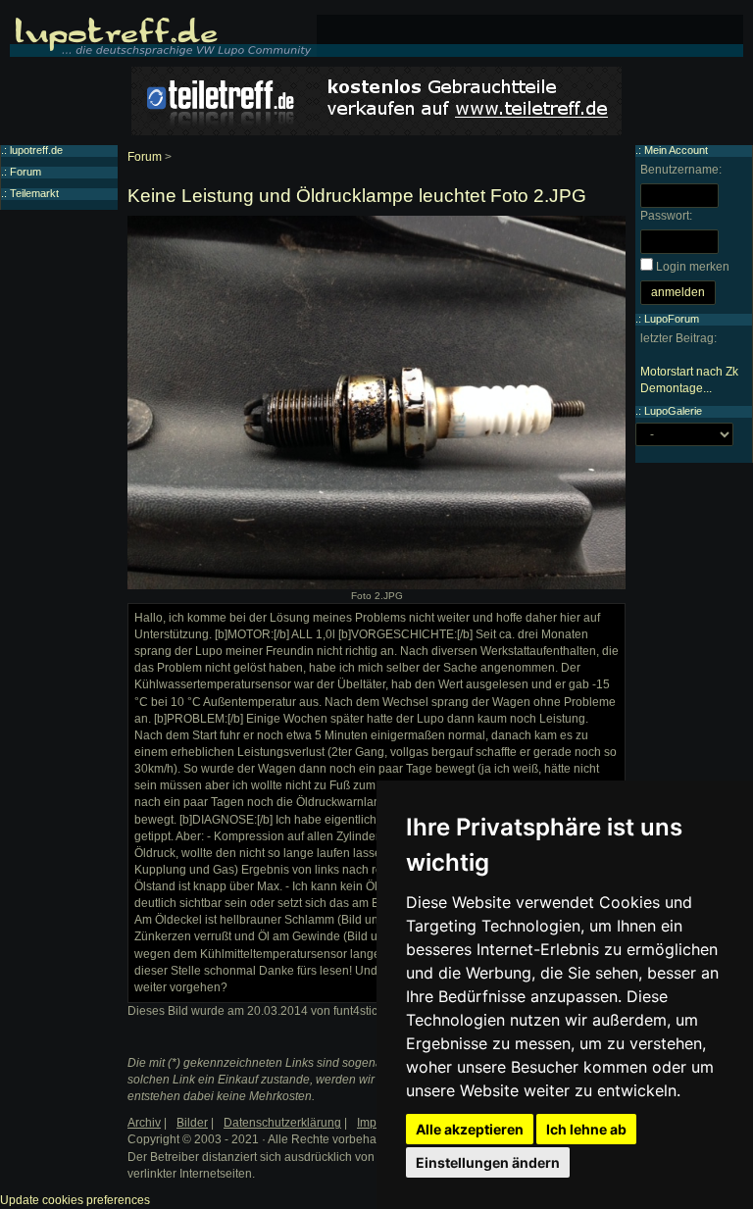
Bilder (192, 1123)
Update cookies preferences (75, 1200)
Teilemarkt (34, 193)
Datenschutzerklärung (282, 1123)
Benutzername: (681, 169)
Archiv (144, 1123)
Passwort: (666, 216)
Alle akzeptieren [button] (470, 1129)
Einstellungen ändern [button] (488, 1162)
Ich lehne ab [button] (586, 1129)
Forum (144, 157)
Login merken (692, 267)
